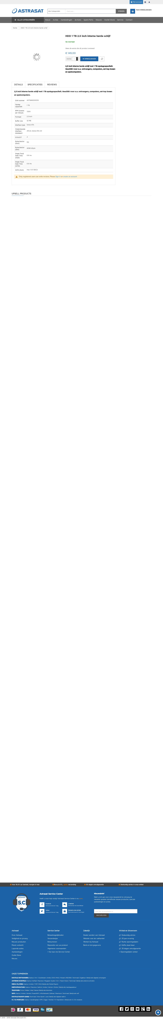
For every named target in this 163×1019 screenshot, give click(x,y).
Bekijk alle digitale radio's (57, 996)
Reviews (52, 85)
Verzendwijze (52, 938)
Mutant (62, 977)
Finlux (22, 990)
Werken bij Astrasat (90, 942)
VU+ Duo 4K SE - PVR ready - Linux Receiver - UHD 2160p (43, 675)
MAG (57, 977)
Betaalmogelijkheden (55, 935)
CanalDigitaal (34, 999)
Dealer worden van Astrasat (94, 935)
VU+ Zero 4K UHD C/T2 (28, 506)
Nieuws (14, 958)
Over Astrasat (17, 935)
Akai (31, 990)
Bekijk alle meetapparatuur (67, 987)
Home (15, 28)
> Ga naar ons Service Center (58, 952)
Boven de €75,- (65, 884)
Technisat (76, 977)
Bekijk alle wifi (74, 993)
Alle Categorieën (26, 20)
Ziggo (45, 999)
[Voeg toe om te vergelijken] (102, 58)
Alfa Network (44, 993)
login (149, 2)
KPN (41, 999)
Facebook (48, 903)
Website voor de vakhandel (93, 938)
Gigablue (83, 977)
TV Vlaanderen (59, 999)
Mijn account (137, 2)
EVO (53, 977)
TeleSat (50, 999)
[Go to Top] (158, 1012)
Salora (36, 990)
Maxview (40, 981)
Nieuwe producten (19, 942)
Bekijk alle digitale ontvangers (96, 977)
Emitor (56, 987)
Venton (50, 987)
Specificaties (35, 85)
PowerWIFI (35, 993)
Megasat (47, 981)
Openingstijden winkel (129, 952)
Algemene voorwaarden (56, 948)
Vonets (28, 993)
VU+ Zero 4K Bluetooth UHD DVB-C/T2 (35, 844)
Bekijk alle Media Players (50, 984)
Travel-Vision (64, 981)
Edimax (52, 993)
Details (18, 85)
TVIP (35, 984)
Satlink (40, 987)
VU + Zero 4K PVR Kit (27, 336)
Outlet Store (16, 955)
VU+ (36, 977)
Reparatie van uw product (57, 945)
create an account (70, 176)
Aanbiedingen (17, 952)
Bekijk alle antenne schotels (85, 981)
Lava (47, 996)
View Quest (40, 996)
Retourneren (52, 942)
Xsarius (31, 977)
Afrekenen (145, 2)
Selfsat (34, 981)
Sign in (58, 176)
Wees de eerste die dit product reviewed (80, 48)
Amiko (49, 977)
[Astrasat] (28, 6)
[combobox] (81, 11)
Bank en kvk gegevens (92, 945)
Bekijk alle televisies (45, 990)
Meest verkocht (17, 945)
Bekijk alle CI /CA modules (73, 999)
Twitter (48, 910)
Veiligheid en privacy (20, 938)
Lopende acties (18, 948)
